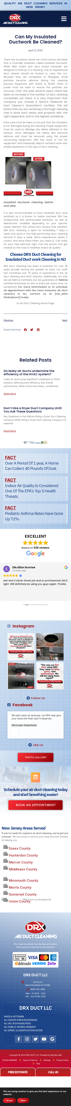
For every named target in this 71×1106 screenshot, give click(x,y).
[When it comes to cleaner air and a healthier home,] (50, 675)
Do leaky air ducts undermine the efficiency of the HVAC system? (29, 372)
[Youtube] (44, 1039)
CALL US (53, 1072)
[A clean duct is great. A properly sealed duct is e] (50, 646)
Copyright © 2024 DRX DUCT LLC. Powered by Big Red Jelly (35, 1055)
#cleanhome (30, 724)
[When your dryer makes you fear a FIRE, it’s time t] (21, 646)
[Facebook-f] (18, 1039)
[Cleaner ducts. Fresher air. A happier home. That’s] (21, 675)
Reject (23, 1100)
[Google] (52, 1039)
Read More (10, 394)
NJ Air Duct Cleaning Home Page (35, 303)
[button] (64, 18)
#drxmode (17, 724)
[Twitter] (35, 1039)
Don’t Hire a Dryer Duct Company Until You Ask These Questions (33, 409)
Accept (9, 1100)
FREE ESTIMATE (18, 1072)
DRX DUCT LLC (35, 974)
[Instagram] (27, 1039)
